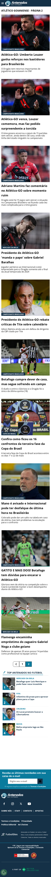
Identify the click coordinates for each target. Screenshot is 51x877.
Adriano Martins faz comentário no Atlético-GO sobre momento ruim (24, 190)
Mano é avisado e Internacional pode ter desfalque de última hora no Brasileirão (23, 508)
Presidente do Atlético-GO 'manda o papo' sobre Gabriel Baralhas (22, 257)
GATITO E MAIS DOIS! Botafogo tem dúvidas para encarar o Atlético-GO (23, 575)
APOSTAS (39, 811)
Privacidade (26, 821)
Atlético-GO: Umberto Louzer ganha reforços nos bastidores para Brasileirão (23, 59)
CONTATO (27, 811)
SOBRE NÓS (6, 811)
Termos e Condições (38, 786)
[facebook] (4, 804)
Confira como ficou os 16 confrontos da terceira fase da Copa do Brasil (23, 443)
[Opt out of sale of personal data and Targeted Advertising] (4, 872)
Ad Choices (23, 824)
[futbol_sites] (10, 835)
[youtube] (29, 804)
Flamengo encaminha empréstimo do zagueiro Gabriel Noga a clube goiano (24, 641)
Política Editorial (8, 824)
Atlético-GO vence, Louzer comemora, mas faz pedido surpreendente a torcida (20, 123)
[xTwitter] (21, 804)
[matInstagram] (12, 804)
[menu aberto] (2, 3)
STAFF (17, 811)
